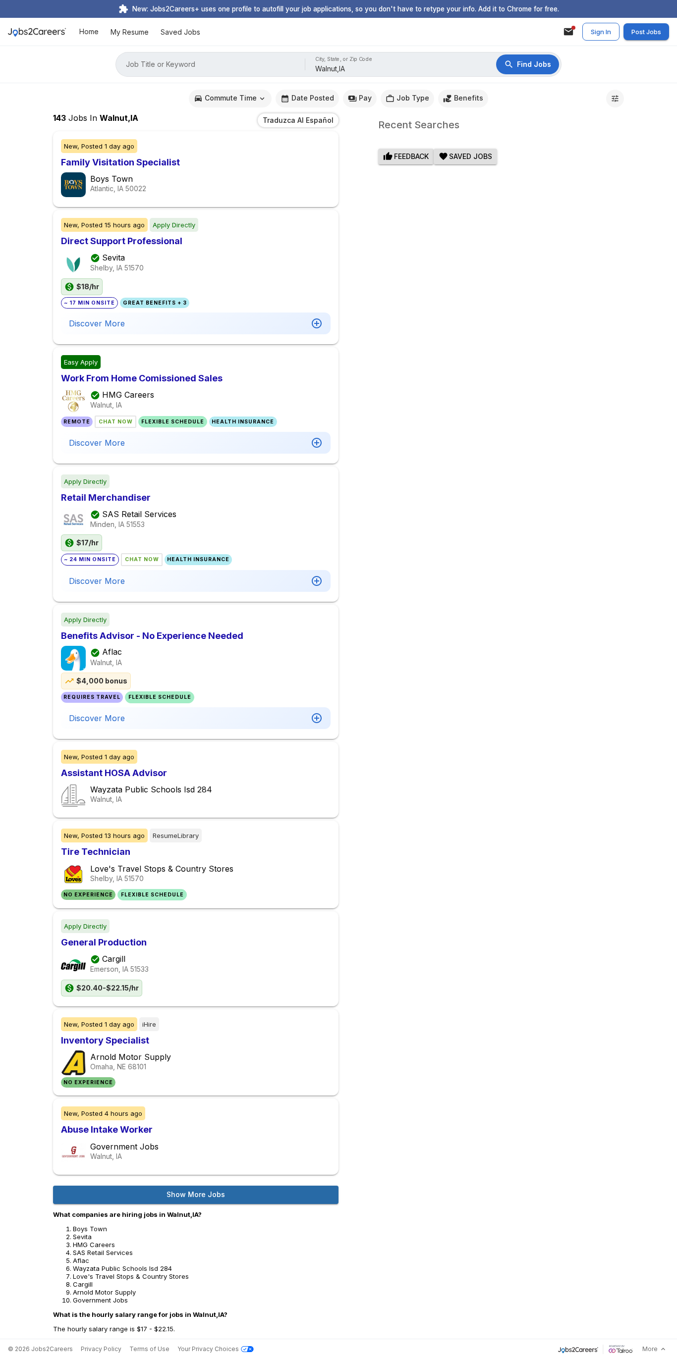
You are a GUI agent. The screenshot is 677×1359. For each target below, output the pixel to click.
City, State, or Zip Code (344, 59)
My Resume (130, 32)
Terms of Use (149, 1349)
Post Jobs (646, 32)
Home (89, 32)
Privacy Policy (101, 1349)
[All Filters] (615, 98)
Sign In (601, 32)
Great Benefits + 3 (155, 303)
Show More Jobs (196, 1194)
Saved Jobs (180, 32)
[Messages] (568, 32)
